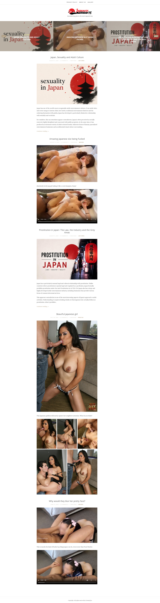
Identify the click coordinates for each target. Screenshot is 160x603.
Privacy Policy (72, 2)
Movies (80, 35)
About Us (82, 2)
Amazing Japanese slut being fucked (80, 38)
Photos (80, 317)
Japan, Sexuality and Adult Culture (27, 38)
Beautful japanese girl (67, 314)
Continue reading (43, 131)
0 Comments (64, 60)
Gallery (90, 2)
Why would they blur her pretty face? (67, 501)
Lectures (27, 35)
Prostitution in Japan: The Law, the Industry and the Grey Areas (133, 39)
